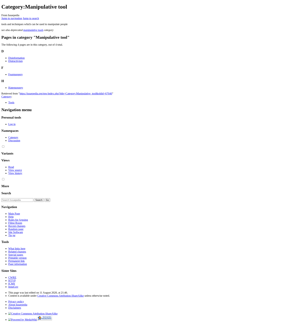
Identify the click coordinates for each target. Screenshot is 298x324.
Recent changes (16, 226)
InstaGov (13, 286)
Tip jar (11, 235)
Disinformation (16, 57)
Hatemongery (15, 87)
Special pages (15, 254)
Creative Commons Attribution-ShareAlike (60, 295)
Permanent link (16, 260)
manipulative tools (33, 30)
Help (11, 216)
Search (6, 193)
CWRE (12, 277)
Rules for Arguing (18, 219)
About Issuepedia (17, 304)
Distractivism (15, 61)
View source (15, 170)
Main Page (14, 213)
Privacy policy (16, 301)
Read (11, 167)
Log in (12, 124)
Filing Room (15, 222)
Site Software (15, 232)
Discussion (14, 140)
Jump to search (31, 18)
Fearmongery (15, 74)
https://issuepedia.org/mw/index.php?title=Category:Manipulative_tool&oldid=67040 (66, 93)
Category (6, 96)
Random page (15, 229)
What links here (16, 248)
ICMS (11, 283)
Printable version (17, 257)
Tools (11, 102)
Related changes (17, 251)
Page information (17, 264)
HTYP (12, 280)
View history (15, 173)
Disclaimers (14, 307)
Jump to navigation (11, 18)
